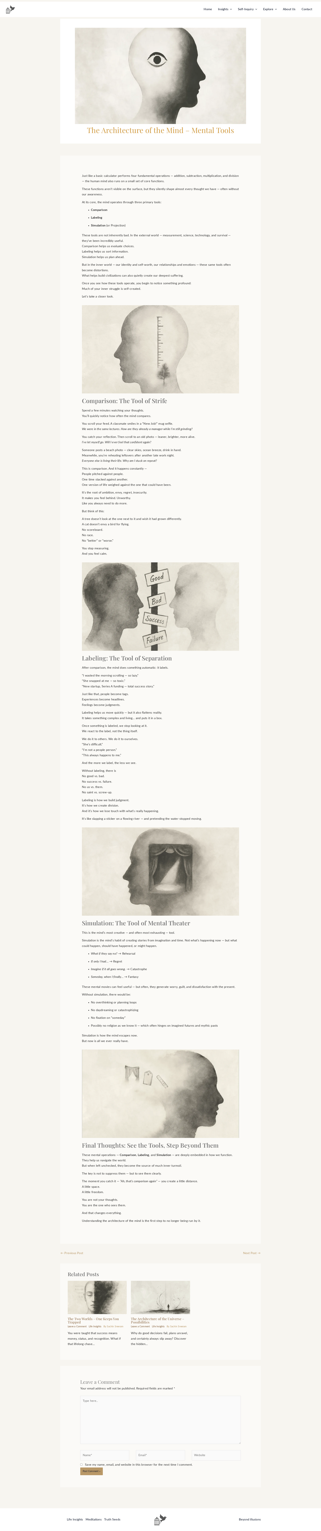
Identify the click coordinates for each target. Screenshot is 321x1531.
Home (208, 9)
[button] (230, 9)
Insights (223, 9)
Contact (307, 9)
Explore (268, 9)
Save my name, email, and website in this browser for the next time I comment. (138, 1464)
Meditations (94, 1519)
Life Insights (95, 1326)
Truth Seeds (112, 1519)
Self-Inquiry (246, 9)
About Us (289, 9)
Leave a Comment (77, 1326)
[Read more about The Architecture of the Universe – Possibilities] (160, 1297)
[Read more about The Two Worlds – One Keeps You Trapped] (97, 1297)
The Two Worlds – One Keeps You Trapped (93, 1320)
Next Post (251, 1253)
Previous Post (72, 1253)
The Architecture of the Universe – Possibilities (157, 1320)
